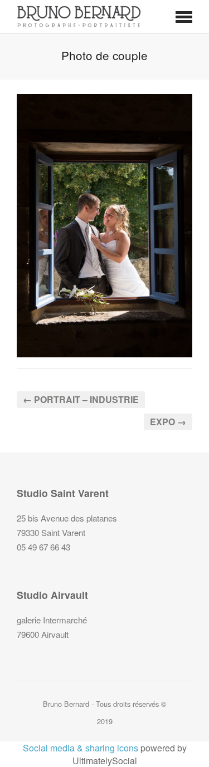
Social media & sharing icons (80, 747)
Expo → (168, 421)
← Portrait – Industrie (81, 399)
